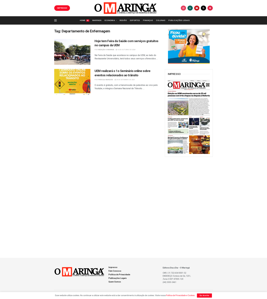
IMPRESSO (62, 8)
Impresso (112, 267)
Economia (110, 20)
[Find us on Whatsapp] (190, 8)
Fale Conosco (114, 271)
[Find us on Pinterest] (210, 8)
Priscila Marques (105, 80)
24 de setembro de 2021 (125, 80)
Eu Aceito (204, 295)
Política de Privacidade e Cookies (180, 295)
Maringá (97, 20)
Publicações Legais (179, 20)
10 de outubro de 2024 (126, 50)
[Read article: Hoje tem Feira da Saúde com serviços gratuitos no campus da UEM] (72, 52)
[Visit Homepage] (125, 8)
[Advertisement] (189, 204)
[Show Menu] (55, 20)
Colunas (160, 20)
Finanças (148, 20)
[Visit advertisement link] (189, 46)
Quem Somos (114, 282)
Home (84, 20)
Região (123, 20)
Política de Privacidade (119, 274)
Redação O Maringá (106, 50)
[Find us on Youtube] (196, 8)
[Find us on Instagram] (183, 8)
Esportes (135, 20)
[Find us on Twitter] (203, 8)
